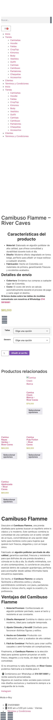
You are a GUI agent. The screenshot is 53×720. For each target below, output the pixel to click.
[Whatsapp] (10, 716)
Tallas (7, 330)
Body (12, 55)
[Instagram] (4, 320)
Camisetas (15, 40)
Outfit (13, 62)
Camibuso (15, 68)
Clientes (9, 80)
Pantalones (15, 71)
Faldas (13, 46)
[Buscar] (51, 20)
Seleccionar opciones (34, 411)
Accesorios (15, 77)
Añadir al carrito (19, 353)
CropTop (14, 49)
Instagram (6, 691)
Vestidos (14, 58)
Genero (7, 339)
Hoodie (13, 43)
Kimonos (14, 52)
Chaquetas (15, 74)
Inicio (7, 34)
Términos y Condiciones (17, 83)
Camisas (14, 65)
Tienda (8, 37)
